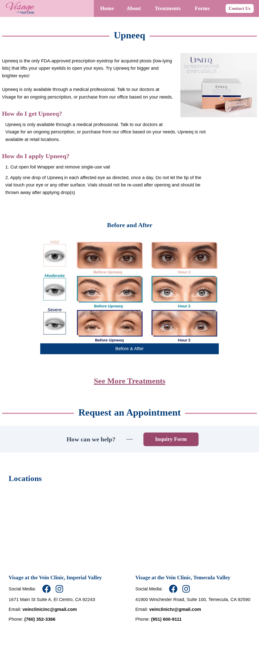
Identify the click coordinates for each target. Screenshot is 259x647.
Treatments (168, 8)
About (133, 8)
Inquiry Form (171, 439)
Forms (202, 8)
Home (107, 8)
